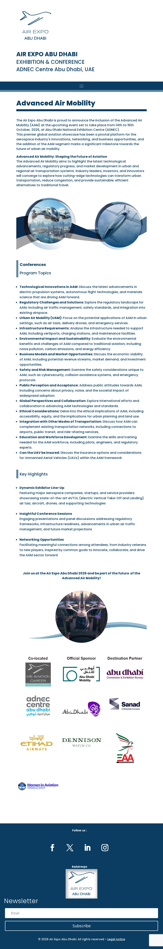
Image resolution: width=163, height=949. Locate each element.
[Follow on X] (70, 848)
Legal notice (116, 939)
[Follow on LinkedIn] (87, 848)
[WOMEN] (38, 800)
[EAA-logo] (125, 763)
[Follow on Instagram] (105, 848)
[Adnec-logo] (38, 715)
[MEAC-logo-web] (38, 686)
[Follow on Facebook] (52, 848)
